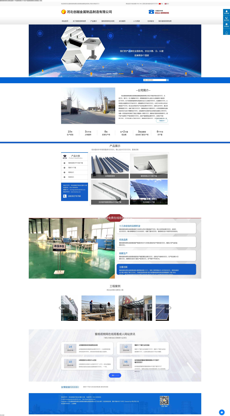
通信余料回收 (104, 387)
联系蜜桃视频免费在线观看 (165, 22)
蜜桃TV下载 (72, 167)
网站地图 (133, 3)
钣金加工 (71, 177)
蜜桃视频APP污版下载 (75, 163)
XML (141, 3)
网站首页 (128, 3)
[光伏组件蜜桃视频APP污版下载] (110, 192)
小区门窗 (118, 309)
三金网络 (73, 403)
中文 (162, 3)
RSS (138, 3)
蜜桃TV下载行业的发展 (142, 345)
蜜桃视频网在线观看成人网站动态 (107, 22)
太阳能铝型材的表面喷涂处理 (88, 345)
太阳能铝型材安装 (155, 309)
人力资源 (136, 21)
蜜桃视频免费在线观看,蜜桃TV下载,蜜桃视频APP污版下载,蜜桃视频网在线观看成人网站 (21, 0)
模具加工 (71, 172)
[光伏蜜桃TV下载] (149, 192)
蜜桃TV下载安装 (81, 309)
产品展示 (93, 21)
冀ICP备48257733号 (118, 401)
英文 (167, 3)
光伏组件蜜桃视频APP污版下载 (110, 202)
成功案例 (122, 21)
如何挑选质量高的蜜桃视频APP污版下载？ (147, 361)
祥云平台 (134, 401)
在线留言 (151, 21)
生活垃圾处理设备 (95, 387)
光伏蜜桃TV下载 (149, 202)
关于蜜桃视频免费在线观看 (79, 22)
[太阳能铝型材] (110, 166)
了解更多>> (162, 120)
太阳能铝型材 (110, 176)
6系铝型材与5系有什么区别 (87, 360)
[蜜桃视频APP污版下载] (149, 166)
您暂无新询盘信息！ (150, 3)
